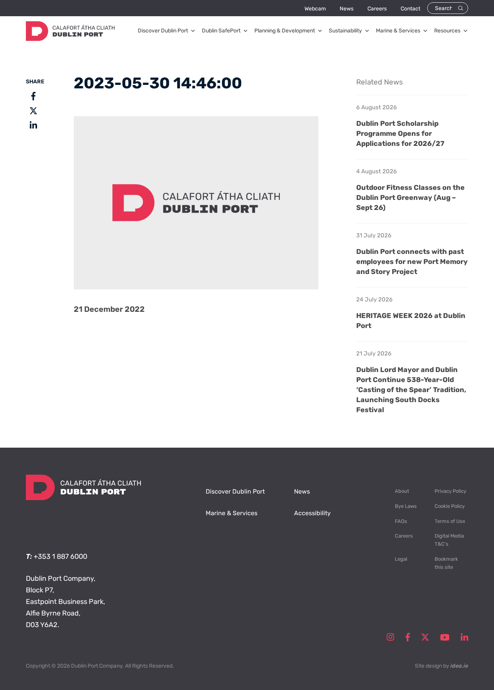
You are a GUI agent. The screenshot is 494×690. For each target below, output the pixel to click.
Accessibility (312, 513)
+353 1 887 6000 (60, 556)
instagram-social (390, 637)
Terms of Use (450, 521)
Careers (377, 8)
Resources (447, 30)
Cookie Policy (450, 506)
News (347, 8)
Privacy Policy (450, 491)
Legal (401, 559)
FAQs (401, 521)
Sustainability (345, 30)
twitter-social (425, 637)
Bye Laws (406, 506)
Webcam (315, 8)
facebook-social (408, 637)
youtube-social (444, 637)
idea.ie (459, 666)
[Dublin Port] (70, 38)
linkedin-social (464, 637)
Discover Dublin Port (163, 30)
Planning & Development (284, 30)
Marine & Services (398, 30)
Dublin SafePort (221, 30)
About (402, 491)
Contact (410, 8)
